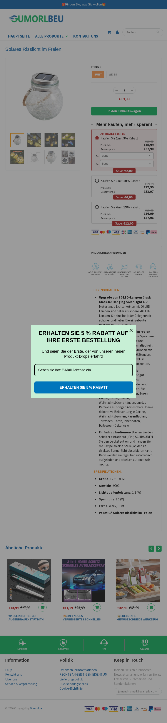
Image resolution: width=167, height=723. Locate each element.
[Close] (131, 330)
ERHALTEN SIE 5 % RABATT (84, 387)
